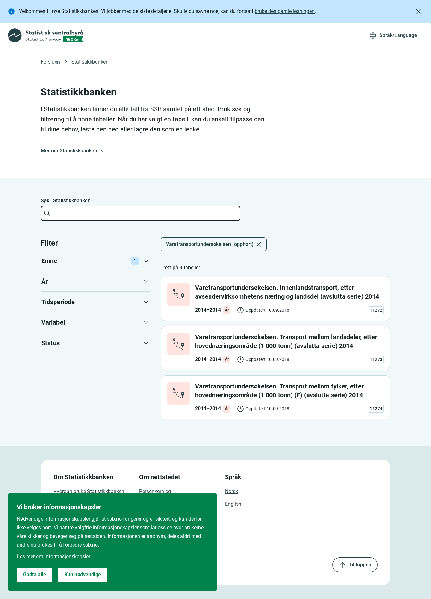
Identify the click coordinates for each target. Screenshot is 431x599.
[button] (95, 261)
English (233, 504)
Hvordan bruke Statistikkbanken (88, 491)
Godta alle (34, 574)
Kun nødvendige (82, 574)
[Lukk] (418, 11)
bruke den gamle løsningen (285, 11)
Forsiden (50, 62)
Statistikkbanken (90, 62)
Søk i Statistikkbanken (66, 201)
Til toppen (360, 565)
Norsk (231, 491)
